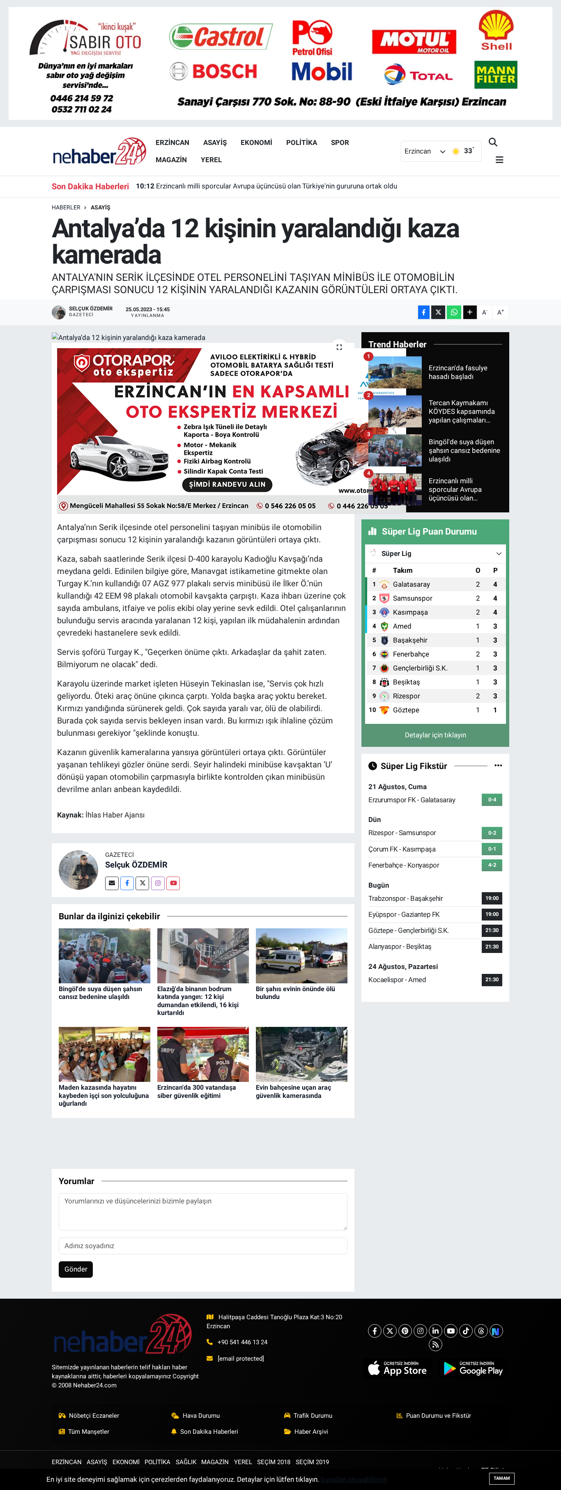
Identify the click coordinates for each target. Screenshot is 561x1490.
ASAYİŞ (215, 142)
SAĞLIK (186, 1462)
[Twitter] (142, 883)
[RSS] (435, 1344)
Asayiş (100, 207)
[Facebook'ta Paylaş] (424, 312)
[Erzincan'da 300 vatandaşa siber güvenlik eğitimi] (203, 1054)
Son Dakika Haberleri (209, 1431)
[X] (390, 1331)
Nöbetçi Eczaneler (94, 1415)
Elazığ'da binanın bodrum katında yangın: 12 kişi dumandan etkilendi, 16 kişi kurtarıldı (198, 1001)
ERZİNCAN (172, 142)
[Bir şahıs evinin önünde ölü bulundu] (301, 955)
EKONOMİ (256, 142)
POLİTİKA (301, 142)
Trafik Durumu (313, 1415)
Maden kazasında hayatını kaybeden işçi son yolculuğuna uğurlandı (104, 1095)
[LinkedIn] (435, 1331)
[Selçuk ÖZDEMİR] (78, 870)
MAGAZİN (171, 160)
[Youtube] (173, 883)
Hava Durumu (201, 1415)
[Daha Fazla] (470, 312)
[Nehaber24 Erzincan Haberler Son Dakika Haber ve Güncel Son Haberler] (100, 150)
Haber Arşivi (311, 1431)
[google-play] (473, 1368)
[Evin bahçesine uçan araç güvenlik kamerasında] (301, 1054)
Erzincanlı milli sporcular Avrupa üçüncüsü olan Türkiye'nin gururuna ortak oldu (266, 186)
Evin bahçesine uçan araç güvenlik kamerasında (293, 1091)
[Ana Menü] (496, 160)
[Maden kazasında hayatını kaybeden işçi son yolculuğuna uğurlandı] (104, 1054)
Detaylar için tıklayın (435, 735)
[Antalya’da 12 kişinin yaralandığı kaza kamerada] (203, 337)
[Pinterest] (405, 1331)
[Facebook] (127, 883)
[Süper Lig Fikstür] (498, 766)
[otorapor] (231, 430)
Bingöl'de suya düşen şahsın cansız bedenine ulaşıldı (100, 993)
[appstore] (397, 1368)
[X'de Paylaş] (438, 312)
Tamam (502, 1478)
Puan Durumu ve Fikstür (438, 1415)
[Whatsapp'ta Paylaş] (454, 312)
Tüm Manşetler (88, 1431)
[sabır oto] (280, 63)
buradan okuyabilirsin (354, 1479)
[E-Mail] (112, 883)
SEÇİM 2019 (312, 1462)
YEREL (211, 160)
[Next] (496, 1331)
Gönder (75, 1269)
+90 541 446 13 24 (242, 1342)
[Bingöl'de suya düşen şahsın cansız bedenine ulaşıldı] (104, 955)
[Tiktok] (466, 1331)
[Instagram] (158, 883)
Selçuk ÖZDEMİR (136, 865)
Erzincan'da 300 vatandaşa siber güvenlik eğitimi (196, 1091)
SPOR (340, 142)
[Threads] (481, 1331)
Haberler (66, 207)
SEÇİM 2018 (273, 1462)
